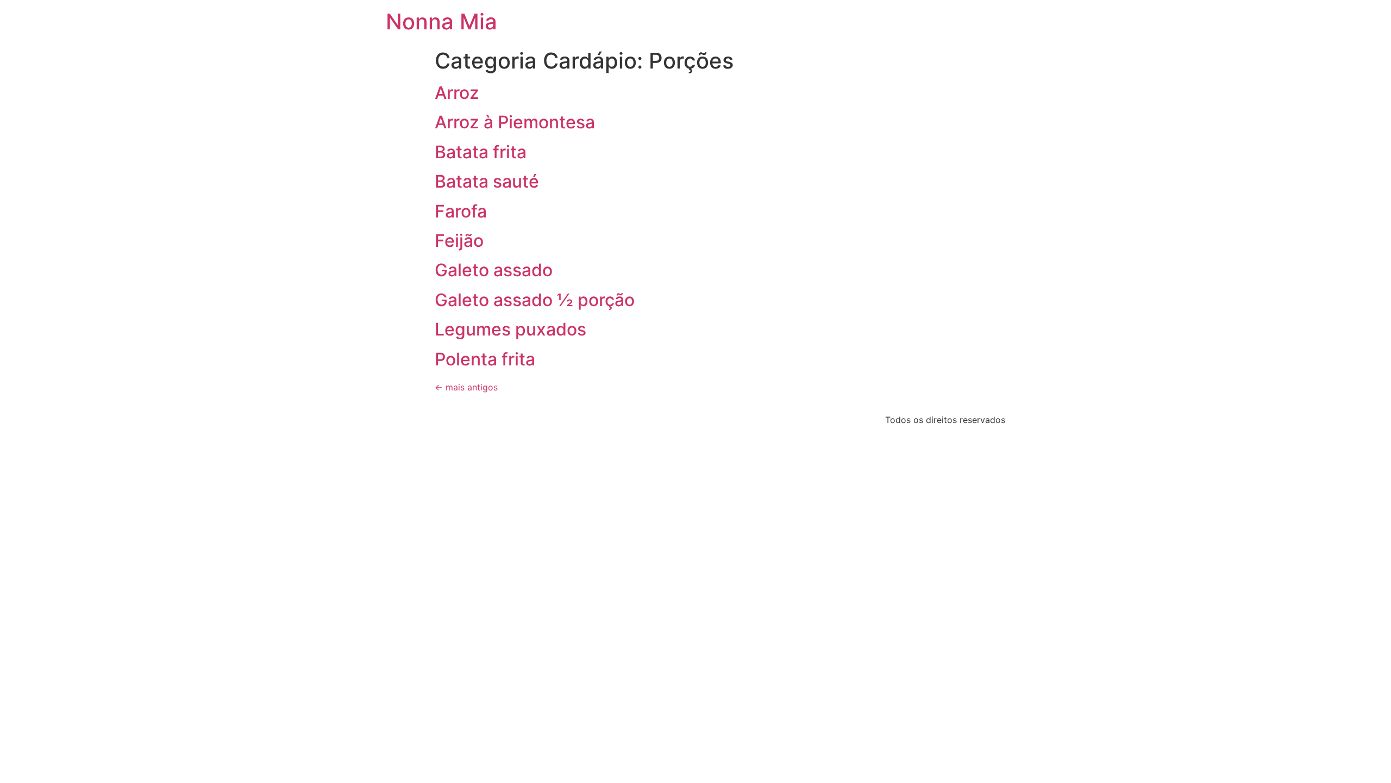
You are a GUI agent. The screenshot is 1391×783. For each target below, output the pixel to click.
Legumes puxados (510, 329)
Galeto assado (494, 270)
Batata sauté (487, 181)
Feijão (459, 240)
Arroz (457, 92)
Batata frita (481, 152)
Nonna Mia (441, 21)
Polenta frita (485, 359)
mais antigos (466, 387)
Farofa (461, 211)
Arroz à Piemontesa (515, 122)
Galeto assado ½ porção (535, 299)
